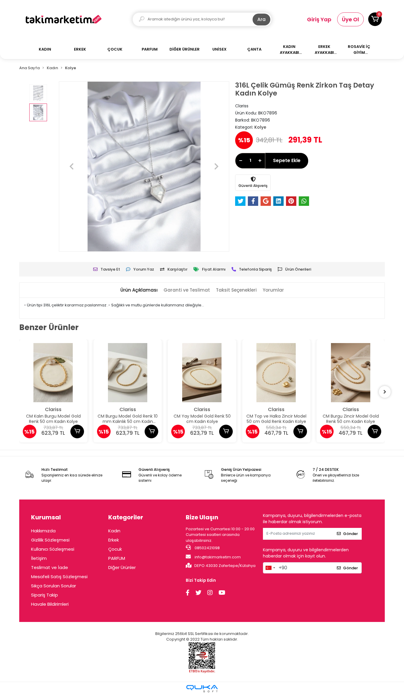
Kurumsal (46, 517)
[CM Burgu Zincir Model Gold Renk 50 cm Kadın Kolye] (350, 372)
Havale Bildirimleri (50, 604)
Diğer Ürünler (122, 567)
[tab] (139, 290)
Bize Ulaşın (202, 517)
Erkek (113, 540)
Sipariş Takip (44, 595)
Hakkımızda (43, 531)
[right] (384, 391)
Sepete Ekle (286, 160)
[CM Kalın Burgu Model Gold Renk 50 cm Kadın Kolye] (53, 372)
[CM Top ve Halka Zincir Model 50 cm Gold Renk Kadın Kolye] (276, 372)
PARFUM (116, 558)
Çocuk (115, 549)
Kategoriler (125, 517)
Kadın (114, 531)
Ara (261, 19)
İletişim (39, 558)
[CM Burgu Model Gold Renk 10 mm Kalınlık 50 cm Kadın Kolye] (127, 372)
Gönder (350, 533)
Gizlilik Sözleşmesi (50, 540)
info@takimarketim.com (217, 557)
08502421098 (207, 548)
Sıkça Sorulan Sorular (53, 586)
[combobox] (270, 568)
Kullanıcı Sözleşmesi (52, 549)
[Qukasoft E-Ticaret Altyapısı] (202, 688)
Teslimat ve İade (49, 567)
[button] (375, 19)
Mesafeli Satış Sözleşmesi (59, 576)
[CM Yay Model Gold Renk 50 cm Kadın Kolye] (201, 372)
